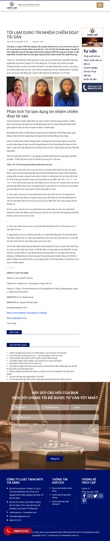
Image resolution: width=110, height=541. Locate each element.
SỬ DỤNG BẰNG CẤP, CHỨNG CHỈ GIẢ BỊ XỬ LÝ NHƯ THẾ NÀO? (35, 361)
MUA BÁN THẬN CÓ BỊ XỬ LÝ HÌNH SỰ (25, 363)
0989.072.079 (15, 520)
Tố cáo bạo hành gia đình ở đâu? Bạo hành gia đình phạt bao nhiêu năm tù (40, 379)
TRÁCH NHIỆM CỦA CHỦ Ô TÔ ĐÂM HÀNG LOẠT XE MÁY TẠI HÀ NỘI (37, 353)
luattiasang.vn (15, 512)
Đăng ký (55, 458)
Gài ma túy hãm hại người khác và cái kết (26, 376)
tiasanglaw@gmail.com (19, 516)
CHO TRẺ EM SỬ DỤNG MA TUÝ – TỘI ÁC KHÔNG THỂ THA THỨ (36, 355)
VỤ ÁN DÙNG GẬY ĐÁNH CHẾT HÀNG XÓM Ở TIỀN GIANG (33, 358)
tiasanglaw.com (30, 512)
